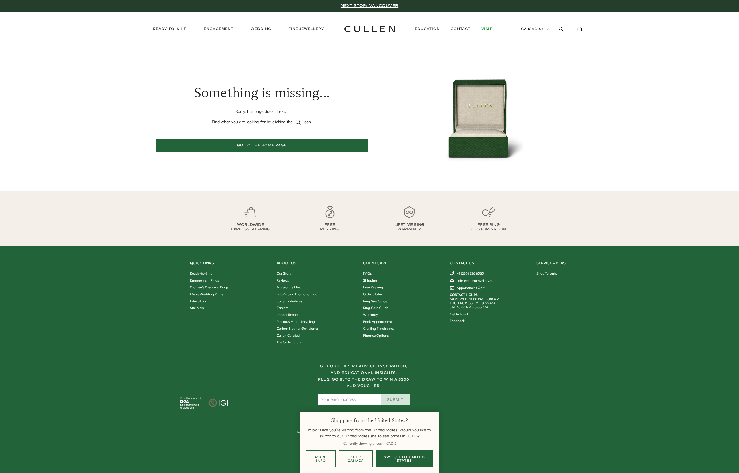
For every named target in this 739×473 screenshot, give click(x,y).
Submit (395, 399)
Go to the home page (262, 145)
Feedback (457, 321)
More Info (321, 459)
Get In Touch (459, 314)
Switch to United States (404, 459)
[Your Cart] (579, 29)
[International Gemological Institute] (218, 403)
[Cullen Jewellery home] (369, 29)
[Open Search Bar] (561, 29)
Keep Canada (356, 459)
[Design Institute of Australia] (189, 407)
